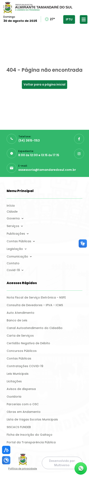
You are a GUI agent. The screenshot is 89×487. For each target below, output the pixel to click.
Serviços (13, 226)
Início (11, 206)
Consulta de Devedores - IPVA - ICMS (35, 305)
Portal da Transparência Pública (31, 442)
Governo (13, 218)
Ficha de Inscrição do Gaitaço (29, 435)
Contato (13, 263)
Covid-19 (13, 270)
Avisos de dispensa (21, 389)
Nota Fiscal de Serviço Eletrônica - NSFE (36, 297)
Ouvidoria (14, 397)
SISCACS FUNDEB (19, 427)
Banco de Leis (17, 320)
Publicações (16, 234)
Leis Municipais (18, 374)
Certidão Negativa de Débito (28, 343)
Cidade (12, 212)
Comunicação (17, 256)
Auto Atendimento (20, 313)
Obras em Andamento (24, 412)
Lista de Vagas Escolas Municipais (32, 419)
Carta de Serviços (20, 336)
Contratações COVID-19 (25, 366)
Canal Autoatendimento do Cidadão (35, 328)
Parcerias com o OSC (23, 404)
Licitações (14, 381)
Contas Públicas (19, 241)
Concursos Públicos (22, 351)
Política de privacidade (22, 468)
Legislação (15, 249)
